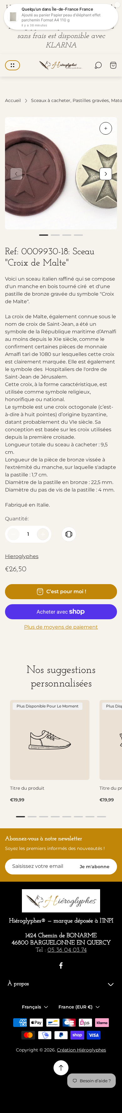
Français (31, 1007)
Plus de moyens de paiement (61, 627)
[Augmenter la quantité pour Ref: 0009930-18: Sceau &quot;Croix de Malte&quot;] (43, 534)
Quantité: (16, 519)
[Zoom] (105, 128)
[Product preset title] (49, 740)
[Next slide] (105, 174)
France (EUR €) (75, 1007)
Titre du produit (27, 788)
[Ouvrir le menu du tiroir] (12, 65)
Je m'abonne (94, 866)
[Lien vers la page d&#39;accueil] (61, 901)
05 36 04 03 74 (67, 950)
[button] (43, 235)
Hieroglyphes (21, 556)
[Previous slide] (16, 174)
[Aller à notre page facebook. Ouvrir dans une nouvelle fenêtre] (61, 965)
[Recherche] (98, 65)
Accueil (13, 100)
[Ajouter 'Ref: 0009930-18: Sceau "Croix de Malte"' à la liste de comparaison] (68, 534)
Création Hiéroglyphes (81, 1050)
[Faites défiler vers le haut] (61, 1067)
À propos (18, 984)
